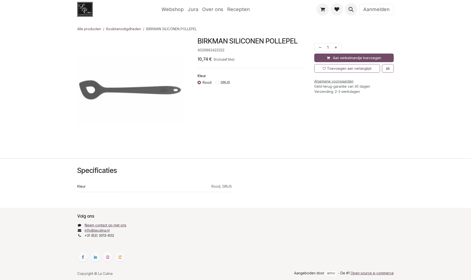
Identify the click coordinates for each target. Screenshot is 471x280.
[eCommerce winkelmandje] (322, 9)
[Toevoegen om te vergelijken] (388, 68)
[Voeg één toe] (336, 47)
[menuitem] (172, 9)
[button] (351, 9)
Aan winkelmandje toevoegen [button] (356, 58)
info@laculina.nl (97, 230)
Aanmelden (376, 9)
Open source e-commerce (372, 273)
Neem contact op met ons (105, 225)
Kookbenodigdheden (123, 29)
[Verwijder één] (319, 47)
